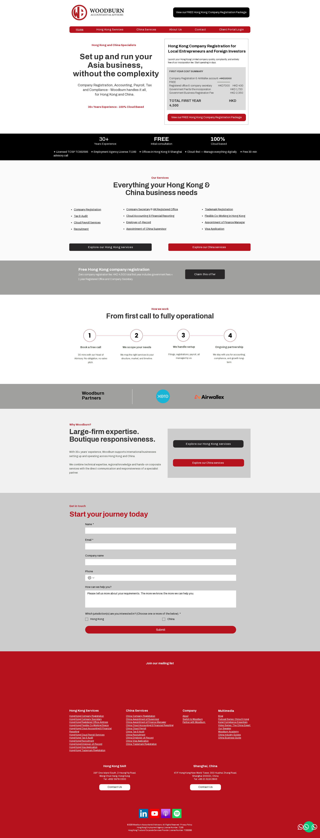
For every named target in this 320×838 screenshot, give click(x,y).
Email (89, 540)
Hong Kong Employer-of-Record (85, 744)
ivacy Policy (187, 825)
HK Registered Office (165, 209)
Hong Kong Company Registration (86, 716)
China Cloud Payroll (136, 728)
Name (89, 524)
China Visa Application (137, 741)
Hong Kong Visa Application (83, 747)
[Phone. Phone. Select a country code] (91, 578)
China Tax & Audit (135, 731)
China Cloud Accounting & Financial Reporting (149, 725)
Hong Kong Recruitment (81, 741)
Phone (89, 571)
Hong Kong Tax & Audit (81, 737)
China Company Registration (140, 716)
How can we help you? (98, 587)
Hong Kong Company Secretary (85, 719)
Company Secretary (138, 209)
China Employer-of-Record (140, 737)
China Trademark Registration (141, 744)
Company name (94, 555)
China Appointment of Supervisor (142, 719)
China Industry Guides (229, 735)
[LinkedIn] (143, 813)
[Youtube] (154, 813)
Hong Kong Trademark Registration (87, 750)
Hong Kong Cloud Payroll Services (86, 735)
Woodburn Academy (228, 731)
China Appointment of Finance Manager (146, 722)
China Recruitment (135, 735)
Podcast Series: (226, 719)
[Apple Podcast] (165, 813)
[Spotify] (176, 813)
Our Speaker (224, 728)
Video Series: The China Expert (234, 725)
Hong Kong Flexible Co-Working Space (89, 725)
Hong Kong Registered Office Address (88, 722)
